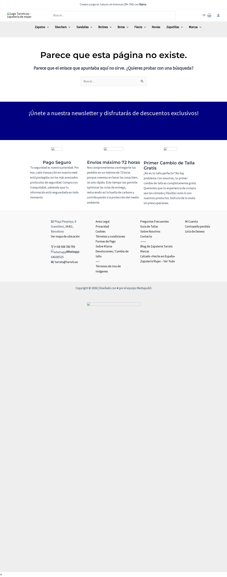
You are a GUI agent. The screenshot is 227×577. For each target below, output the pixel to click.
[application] (47, 27)
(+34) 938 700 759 (64, 247)
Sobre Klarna (104, 246)
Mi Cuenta (191, 221)
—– (98, 261)
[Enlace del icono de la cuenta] (218, 15)
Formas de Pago (106, 241)
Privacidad (102, 226)
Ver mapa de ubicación (65, 236)
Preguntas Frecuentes (154, 221)
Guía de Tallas (149, 226)
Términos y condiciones (110, 236)
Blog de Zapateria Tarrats (156, 246)
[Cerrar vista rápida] (1, 574)
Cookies (101, 231)
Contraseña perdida (197, 226)
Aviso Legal (103, 221)
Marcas (144, 251)
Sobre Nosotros (150, 231)
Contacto (146, 236)
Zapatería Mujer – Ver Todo (157, 261)
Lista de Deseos (195, 231)
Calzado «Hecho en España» (157, 256)
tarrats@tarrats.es (66, 262)
